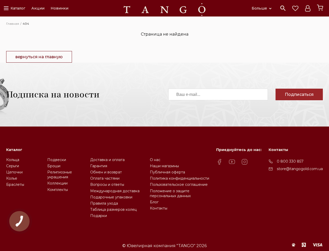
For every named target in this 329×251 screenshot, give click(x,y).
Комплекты (57, 189)
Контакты (158, 208)
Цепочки (14, 172)
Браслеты (15, 184)
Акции (37, 8)
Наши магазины (164, 166)
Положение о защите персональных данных (170, 193)
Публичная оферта (167, 172)
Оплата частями (105, 178)
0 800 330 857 (290, 161)
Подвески (56, 159)
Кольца (12, 159)
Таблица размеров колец (113, 209)
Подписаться (299, 94)
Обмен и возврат (106, 172)
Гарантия (98, 166)
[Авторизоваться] (308, 8)
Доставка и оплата (107, 159)
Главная (12, 24)
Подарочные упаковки (111, 197)
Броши (53, 166)
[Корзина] (320, 8)
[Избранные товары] (295, 8)
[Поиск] (283, 8)
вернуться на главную (39, 56)
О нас (155, 159)
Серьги (12, 166)
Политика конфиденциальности (179, 178)
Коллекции (57, 183)
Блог (154, 202)
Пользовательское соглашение (179, 184)
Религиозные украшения (59, 174)
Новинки (59, 8)
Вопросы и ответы (107, 184)
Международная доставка (115, 191)
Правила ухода (104, 203)
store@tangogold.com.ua (300, 168)
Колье (11, 178)
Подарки (98, 215)
